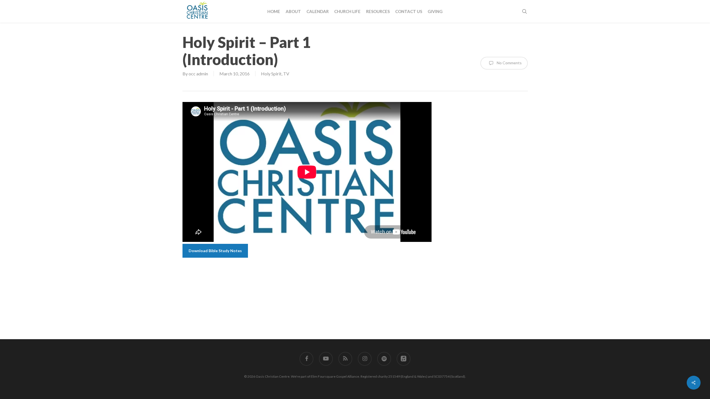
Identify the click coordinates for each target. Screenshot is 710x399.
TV (286, 73)
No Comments (509, 62)
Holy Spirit (271, 73)
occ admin (198, 73)
